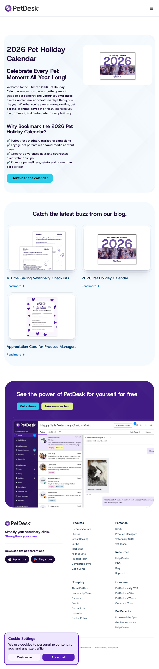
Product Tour (79, 559)
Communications (81, 529)
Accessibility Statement (106, 647)
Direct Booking (80, 539)
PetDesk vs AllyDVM (126, 588)
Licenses (77, 613)
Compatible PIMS (82, 563)
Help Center (122, 558)
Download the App (126, 617)
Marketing (77, 549)
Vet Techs (120, 544)
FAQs (118, 563)
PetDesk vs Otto (124, 593)
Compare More (124, 603)
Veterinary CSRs (124, 539)
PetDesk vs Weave (125, 598)
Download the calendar (30, 178)
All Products (79, 554)
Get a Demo (78, 568)
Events (75, 603)
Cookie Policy (79, 618)
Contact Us (78, 608)
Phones (76, 534)
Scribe (75, 544)
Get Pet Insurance (125, 622)
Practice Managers (126, 534)
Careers (76, 598)
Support (120, 573)
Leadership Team (82, 593)
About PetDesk (80, 588)
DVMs (118, 529)
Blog (117, 568)
